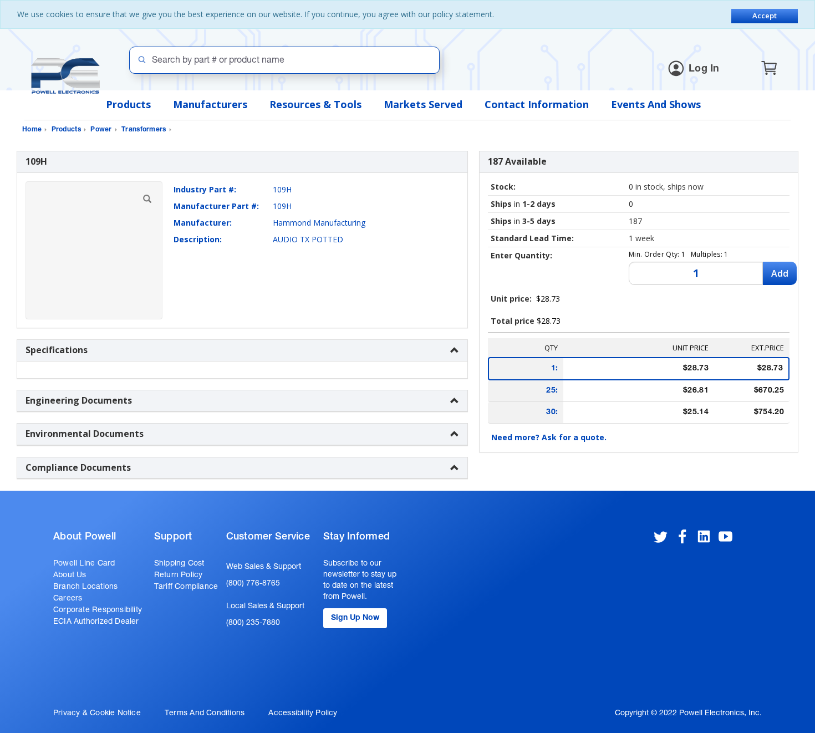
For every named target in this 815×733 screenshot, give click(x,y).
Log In (704, 69)
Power (101, 129)
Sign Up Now (355, 618)
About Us (69, 575)
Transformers (143, 129)
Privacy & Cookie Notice (97, 713)
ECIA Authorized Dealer (96, 622)
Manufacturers (210, 104)
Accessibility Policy (302, 713)
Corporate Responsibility (97, 610)
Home (32, 129)
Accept (764, 16)
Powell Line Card (84, 564)
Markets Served (423, 104)
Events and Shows (656, 104)
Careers (67, 599)
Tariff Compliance (186, 587)
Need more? (549, 437)
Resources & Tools (315, 104)
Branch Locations (85, 587)
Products (128, 104)
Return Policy (178, 575)
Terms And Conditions (204, 713)
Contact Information (537, 104)
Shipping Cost (179, 564)
